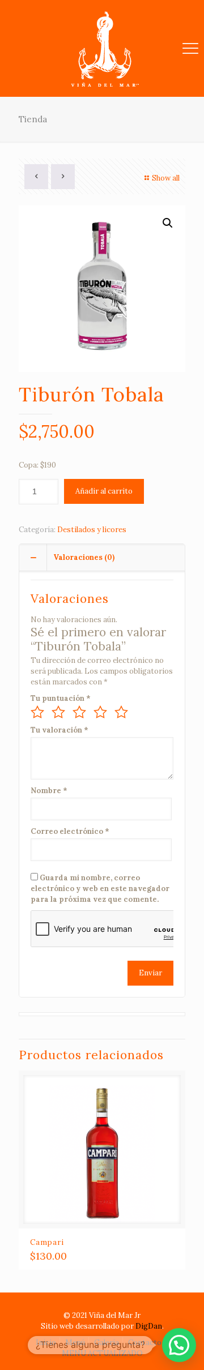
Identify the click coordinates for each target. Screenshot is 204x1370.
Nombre (49, 790)
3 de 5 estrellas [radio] (79, 712)
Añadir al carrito (104, 491)
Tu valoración (59, 730)
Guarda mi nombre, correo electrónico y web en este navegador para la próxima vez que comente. (100, 888)
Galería (106, 1342)
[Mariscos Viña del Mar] (102, 48)
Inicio (46, 1342)
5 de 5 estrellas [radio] (121, 712)
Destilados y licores (91, 529)
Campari (47, 1242)
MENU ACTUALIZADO (102, 1353)
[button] (168, 223)
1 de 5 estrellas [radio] (37, 712)
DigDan (148, 1326)
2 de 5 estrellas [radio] (58, 712)
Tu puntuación (61, 698)
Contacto (145, 1342)
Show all (166, 178)
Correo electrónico (70, 831)
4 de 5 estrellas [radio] (100, 712)
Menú (75, 1342)
